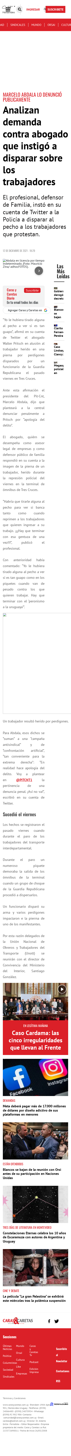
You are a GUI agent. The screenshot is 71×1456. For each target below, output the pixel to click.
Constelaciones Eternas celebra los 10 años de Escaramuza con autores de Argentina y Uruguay (34, 1237)
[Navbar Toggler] (11, 9)
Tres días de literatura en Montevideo (27, 1227)
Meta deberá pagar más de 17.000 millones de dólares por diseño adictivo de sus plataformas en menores (34, 1110)
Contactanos (62, 1371)
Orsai (51, 24)
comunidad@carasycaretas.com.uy (20, 1417)
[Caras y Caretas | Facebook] (49, 1321)
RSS (58, 1381)
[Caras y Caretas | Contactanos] (64, 1320)
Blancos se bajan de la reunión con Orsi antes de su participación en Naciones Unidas (32, 1173)
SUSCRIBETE (55, 9)
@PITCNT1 (24, 780)
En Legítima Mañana (35, 1025)
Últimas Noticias (7, 1347)
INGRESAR (33, 9)
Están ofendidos (13, 1164)
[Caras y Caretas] (18, 1324)
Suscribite (32, 290)
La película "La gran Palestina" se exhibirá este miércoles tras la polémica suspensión (34, 1298)
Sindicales (17, 24)
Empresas (21, 1373)
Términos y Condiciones (14, 1398)
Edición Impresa (34, 1370)
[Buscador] (19, 9)
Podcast (34, 1362)
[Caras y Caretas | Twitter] (56, 1321)
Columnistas (10, 1363)
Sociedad (8, 1369)
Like (18, 1366)
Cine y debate (11, 1290)
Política (7, 1356)
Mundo (36, 24)
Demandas (9, 1100)
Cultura (20, 1359)
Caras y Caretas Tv (34, 1350)
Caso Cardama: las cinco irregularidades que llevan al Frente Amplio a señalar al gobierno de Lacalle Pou (35, 1051)
